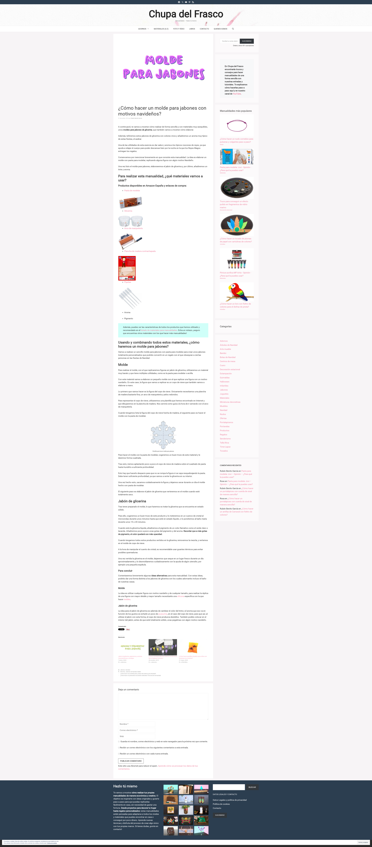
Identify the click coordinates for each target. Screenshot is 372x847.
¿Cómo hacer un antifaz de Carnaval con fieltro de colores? (236, 512)
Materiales (223, 173)
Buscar (252, 787)
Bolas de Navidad (228, 357)
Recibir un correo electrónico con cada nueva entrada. (144, 754)
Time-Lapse (225, 447)
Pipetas (127, 282)
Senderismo (225, 438)
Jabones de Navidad (131, 671)
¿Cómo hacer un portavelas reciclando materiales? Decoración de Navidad (140, 675)
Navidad (128, 670)
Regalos (223, 434)
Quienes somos (220, 29)
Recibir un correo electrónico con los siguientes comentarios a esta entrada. (154, 747)
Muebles (224, 406)
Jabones (122, 670)
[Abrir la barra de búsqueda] (233, 29)
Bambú (223, 353)
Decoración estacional (226, 210)
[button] (170, 789)
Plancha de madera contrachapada (140, 251)
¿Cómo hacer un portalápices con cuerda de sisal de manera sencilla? (236, 491)
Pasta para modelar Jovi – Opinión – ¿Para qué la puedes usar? (236, 474)
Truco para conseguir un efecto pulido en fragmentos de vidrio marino (234, 204)
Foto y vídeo (178, 29)
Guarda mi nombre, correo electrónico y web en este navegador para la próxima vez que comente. (164, 741)
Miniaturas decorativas (230, 402)
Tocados (224, 451)
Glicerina (128, 211)
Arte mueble (225, 349)
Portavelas (224, 426)
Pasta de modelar (132, 190)
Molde (139, 671)
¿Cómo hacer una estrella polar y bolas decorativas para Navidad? (138, 673)
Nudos (221, 144)
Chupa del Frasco (186, 14)
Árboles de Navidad (228, 345)
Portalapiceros (226, 422)
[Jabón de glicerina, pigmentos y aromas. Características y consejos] (132, 647)
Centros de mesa (227, 361)
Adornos (142, 29)
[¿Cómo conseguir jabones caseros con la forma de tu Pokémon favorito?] (163, 647)
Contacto (204, 29)
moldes (127, 599)
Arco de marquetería (133, 228)
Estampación (226, 373)
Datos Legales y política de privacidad (230, 800)
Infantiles (222, 244)
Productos (224, 430)
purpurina (162, 614)
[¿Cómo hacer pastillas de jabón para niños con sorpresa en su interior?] (193, 647)
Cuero (222, 365)
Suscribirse (246, 41)
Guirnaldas (225, 377)
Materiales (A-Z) (161, 29)
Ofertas (223, 418)
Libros (192, 29)
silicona (180, 596)
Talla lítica (224, 443)
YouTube (237, 94)
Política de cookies (221, 804)
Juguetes (224, 394)
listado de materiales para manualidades (159, 330)
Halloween (224, 382)
